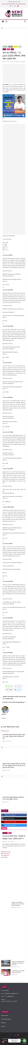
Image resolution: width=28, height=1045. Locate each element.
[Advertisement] (14, 73)
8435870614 (10, 996)
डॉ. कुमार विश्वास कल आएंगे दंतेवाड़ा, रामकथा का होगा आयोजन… (18, 971)
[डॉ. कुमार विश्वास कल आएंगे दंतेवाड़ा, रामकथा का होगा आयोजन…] (5, 972)
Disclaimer (3, 1022)
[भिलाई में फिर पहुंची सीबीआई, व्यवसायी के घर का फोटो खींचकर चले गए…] (14, 776)
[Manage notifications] (3, 1042)
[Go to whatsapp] (24, 1041)
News (20, 46)
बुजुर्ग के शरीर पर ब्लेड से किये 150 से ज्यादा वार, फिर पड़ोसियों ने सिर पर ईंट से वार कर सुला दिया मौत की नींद (14, 765)
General (10, 46)
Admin (12, 61)
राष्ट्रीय (12, 49)
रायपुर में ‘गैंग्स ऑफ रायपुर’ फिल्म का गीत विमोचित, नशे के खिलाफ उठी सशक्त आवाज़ (18, 963)
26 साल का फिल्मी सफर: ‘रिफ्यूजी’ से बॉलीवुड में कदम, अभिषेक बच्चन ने (13, 837)
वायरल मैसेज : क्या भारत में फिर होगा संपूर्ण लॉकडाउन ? (13, 702)
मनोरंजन (8, 49)
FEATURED (5, 46)
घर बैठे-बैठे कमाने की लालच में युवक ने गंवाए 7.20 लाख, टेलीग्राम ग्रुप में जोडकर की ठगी (14, 736)
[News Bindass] (3, 21)
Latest (15, 46)
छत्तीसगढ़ (4, 49)
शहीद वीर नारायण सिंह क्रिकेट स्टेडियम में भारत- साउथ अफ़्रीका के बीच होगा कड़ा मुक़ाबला (18, 904)
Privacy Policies (4, 1015)
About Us (3, 1026)
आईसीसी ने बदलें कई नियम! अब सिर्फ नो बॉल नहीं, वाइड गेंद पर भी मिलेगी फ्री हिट (14, 697)
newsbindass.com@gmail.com (11, 993)
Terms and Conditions (6, 1019)
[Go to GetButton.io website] (24, 1043)
